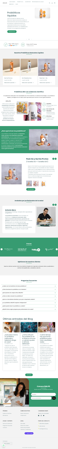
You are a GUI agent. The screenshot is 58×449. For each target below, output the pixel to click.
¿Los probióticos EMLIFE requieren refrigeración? (14, 302)
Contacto (5, 427)
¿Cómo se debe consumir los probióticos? (12, 296)
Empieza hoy (12, 31)
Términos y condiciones (26, 429)
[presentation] (53, 159)
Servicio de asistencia (7, 423)
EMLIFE (26, 447)
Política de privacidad (25, 427)
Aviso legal (23, 423)
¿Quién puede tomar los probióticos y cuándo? (13, 306)
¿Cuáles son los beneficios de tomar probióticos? (14, 286)
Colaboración (23, 415)
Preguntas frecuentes (7, 425)
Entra (53, 398)
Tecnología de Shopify (32, 447)
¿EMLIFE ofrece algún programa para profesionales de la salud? (17, 309)
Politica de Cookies (25, 425)
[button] (13, 2)
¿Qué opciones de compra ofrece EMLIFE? (12, 292)
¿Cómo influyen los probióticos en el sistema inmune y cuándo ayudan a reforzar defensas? (28, 339)
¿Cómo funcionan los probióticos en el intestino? (14, 289)
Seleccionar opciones (9, 82)
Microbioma (5, 415)
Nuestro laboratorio (25, 413)
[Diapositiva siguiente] (31, 39)
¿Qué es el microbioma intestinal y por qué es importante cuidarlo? (18, 299)
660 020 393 (42, 426)
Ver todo (29, 374)
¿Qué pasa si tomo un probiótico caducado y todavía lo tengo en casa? (11, 338)
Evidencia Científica (7, 413)
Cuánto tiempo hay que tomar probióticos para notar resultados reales (46, 338)
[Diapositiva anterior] (26, 39)
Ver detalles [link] (31, 189)
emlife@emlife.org (43, 428)
